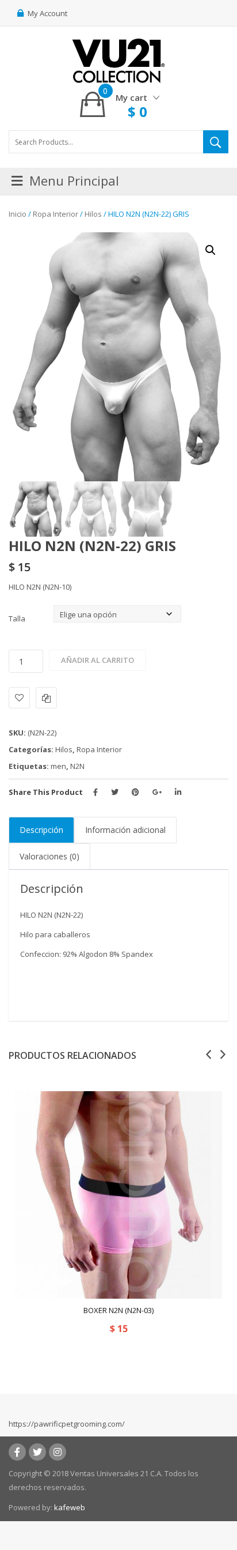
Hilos (93, 214)
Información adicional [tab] (125, 829)
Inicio (17, 214)
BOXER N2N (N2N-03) (118, 1310)
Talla (17, 618)
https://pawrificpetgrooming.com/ (67, 1424)
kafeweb (69, 1507)
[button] (210, 250)
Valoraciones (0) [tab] (49, 856)
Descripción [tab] (41, 829)
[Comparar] (46, 697)
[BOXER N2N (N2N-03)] (118, 1195)
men (58, 766)
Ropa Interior (55, 214)
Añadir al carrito (97, 660)
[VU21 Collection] (118, 60)
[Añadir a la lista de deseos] (19, 697)
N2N (77, 766)
